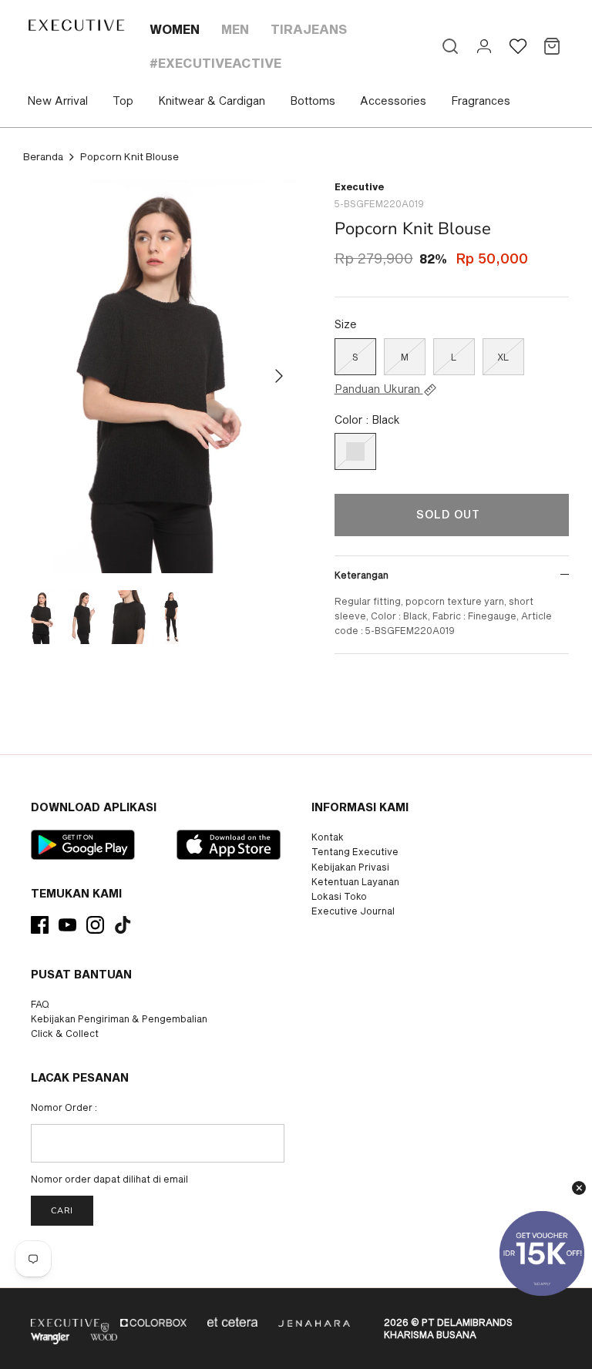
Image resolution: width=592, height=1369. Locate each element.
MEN (235, 29)
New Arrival (57, 100)
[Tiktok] (123, 925)
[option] (159, 376)
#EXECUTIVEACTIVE (215, 62)
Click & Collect (65, 1033)
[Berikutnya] (279, 376)
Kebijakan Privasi (350, 866)
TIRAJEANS (309, 29)
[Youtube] (67, 925)
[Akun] (484, 46)
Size (346, 324)
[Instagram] (95, 925)
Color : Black (367, 419)
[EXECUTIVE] (75, 25)
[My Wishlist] (518, 46)
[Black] (355, 451)
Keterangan (361, 574)
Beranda (43, 156)
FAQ (40, 1003)
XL (503, 356)
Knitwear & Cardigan (211, 100)
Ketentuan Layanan (355, 881)
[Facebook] (40, 925)
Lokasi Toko (339, 896)
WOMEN (175, 29)
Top (123, 100)
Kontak (327, 836)
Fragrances (480, 100)
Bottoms (312, 100)
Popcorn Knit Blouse (129, 156)
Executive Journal (353, 910)
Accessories (393, 100)
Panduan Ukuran (379, 389)
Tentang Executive (355, 851)
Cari (62, 1210)
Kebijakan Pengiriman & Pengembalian (119, 1018)
